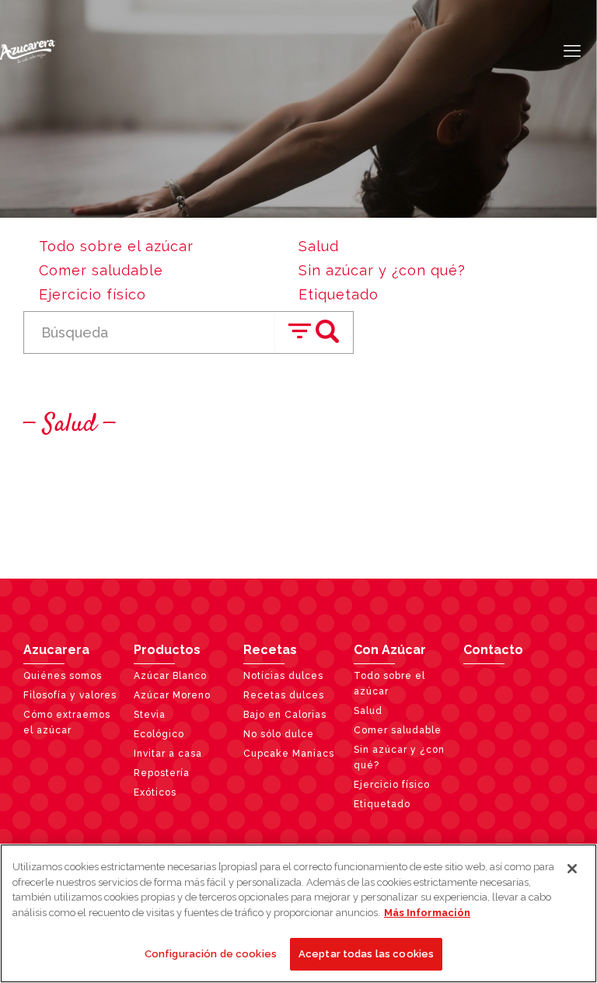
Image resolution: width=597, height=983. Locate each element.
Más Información (427, 912)
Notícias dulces (283, 675)
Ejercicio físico (92, 294)
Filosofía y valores (70, 695)
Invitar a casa (168, 753)
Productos (167, 649)
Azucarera (56, 649)
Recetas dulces (283, 695)
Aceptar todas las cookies (366, 954)
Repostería (162, 773)
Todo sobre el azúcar (116, 246)
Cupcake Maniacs (288, 753)
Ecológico (159, 734)
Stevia (150, 714)
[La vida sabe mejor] (27, 50)
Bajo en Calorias (284, 714)
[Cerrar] (572, 869)
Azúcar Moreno (172, 695)
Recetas (270, 649)
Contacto (493, 649)
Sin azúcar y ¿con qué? (382, 270)
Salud (318, 246)
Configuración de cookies (211, 954)
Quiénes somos (62, 675)
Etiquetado (338, 294)
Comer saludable (101, 270)
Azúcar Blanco (170, 675)
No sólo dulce (278, 734)
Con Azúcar (390, 649)
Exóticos (155, 792)
